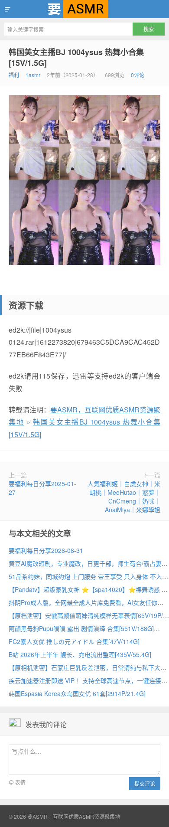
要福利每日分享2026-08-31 (46, 550)
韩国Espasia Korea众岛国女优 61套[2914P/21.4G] (77, 693)
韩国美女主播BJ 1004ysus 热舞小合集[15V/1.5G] (76, 57)
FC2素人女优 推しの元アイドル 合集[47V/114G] (74, 641)
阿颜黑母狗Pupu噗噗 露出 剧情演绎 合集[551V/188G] (81, 628)
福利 (14, 74)
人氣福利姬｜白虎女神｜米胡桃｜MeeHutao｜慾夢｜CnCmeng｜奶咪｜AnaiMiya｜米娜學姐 (124, 496)
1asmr (33, 74)
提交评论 (144, 783)
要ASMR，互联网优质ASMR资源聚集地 (84, 9)
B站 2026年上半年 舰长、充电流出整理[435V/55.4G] (80, 654)
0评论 (137, 74)
